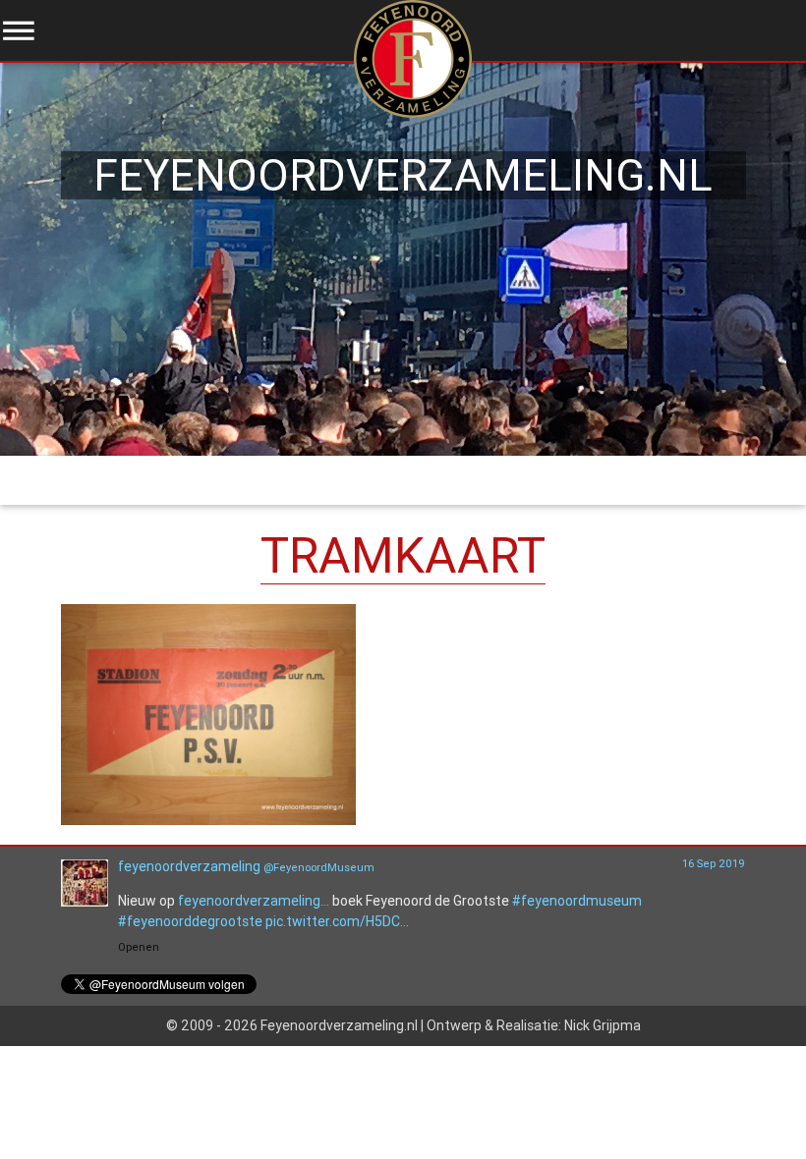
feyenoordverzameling (189, 866)
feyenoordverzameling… (253, 901)
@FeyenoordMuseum (318, 867)
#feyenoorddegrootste (190, 921)
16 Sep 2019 (713, 863)
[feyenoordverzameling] (84, 902)
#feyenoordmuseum (577, 901)
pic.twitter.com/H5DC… (337, 921)
